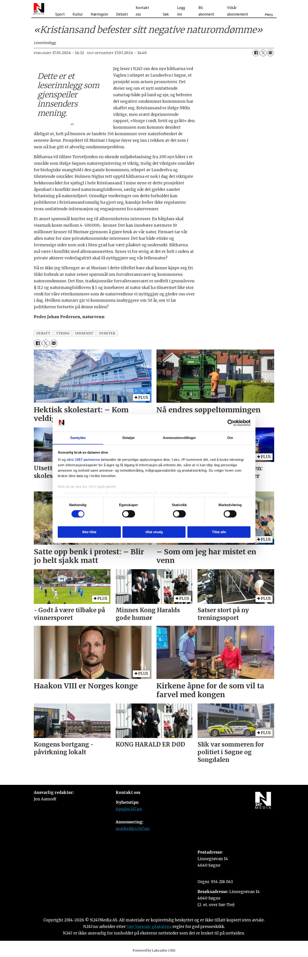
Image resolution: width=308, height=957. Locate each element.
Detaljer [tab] (128, 438)
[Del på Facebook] (256, 53)
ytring (62, 333)
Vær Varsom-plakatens (149, 926)
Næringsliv (99, 14)
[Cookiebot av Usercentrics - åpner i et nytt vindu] (231, 422)
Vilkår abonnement (237, 11)
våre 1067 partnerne (83, 459)
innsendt (84, 333)
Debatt (122, 14)
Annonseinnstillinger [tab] (179, 438)
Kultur (78, 14)
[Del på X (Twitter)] (263, 53)
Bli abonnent (206, 11)
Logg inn (181, 11)
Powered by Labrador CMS (154, 950)
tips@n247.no (129, 808)
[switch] (128, 513)
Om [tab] (230, 438)
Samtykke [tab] (78, 438)
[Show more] (72, 123)
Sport (60, 14)
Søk (166, 14)
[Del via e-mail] (270, 53)
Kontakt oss (142, 11)
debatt (43, 333)
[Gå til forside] (38, 9)
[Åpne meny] (268, 9)
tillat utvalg (154, 532)
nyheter (107, 333)
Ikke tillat (89, 532)
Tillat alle (219, 532)
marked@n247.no (132, 828)
